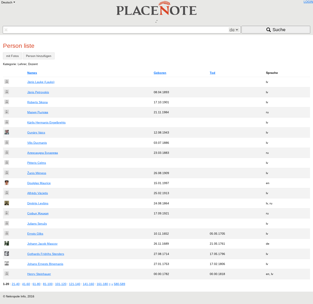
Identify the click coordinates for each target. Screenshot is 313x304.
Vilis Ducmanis (37, 142)
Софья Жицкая (38, 213)
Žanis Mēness (36, 173)
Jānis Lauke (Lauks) (41, 82)
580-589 (119, 284)
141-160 (88, 284)
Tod (212, 72)
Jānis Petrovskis (38, 92)
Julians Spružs (37, 223)
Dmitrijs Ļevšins (37, 203)
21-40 (16, 284)
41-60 (26, 284)
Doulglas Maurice (39, 183)
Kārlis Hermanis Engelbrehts (46, 122)
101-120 (60, 284)
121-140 (74, 284)
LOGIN (308, 1)
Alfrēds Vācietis (37, 193)
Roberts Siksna (37, 102)
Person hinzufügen (38, 56)
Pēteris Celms (36, 162)
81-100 (48, 284)
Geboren (160, 72)
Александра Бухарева (42, 152)
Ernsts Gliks (35, 233)
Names (32, 72)
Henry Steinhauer (39, 274)
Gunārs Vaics (36, 132)
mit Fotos (12, 56)
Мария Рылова (37, 112)
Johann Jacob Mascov (42, 243)
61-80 (36, 284)
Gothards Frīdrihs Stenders (45, 254)
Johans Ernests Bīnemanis (45, 264)
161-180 (102, 284)
